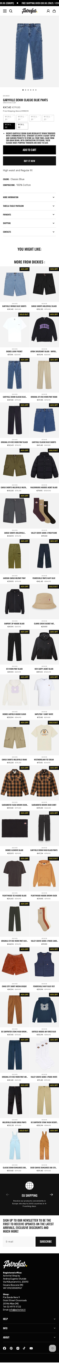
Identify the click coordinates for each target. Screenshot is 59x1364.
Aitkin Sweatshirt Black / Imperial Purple (43, 351)
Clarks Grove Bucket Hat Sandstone (44, 624)
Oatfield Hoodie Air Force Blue (44, 1032)
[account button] (48, 11)
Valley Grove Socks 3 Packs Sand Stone (44, 941)
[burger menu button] (5, 11)
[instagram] (18, 1348)
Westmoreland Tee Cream (44, 760)
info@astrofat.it (17, 1310)
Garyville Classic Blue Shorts (44, 442)
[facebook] (4, 1348)
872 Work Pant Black (14, 669)
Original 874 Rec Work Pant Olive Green (14, 941)
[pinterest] (11, 1348)
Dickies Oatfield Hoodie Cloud (14, 714)
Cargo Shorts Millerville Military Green (14, 487)
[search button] (11, 11)
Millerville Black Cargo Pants (14, 1122)
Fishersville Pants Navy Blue (44, 578)
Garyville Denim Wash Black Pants (43, 850)
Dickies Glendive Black (14, 850)
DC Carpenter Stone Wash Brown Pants (14, 1032)
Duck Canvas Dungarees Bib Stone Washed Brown (43, 1168)
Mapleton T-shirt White (44, 714)
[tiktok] (24, 1348)
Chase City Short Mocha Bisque (14, 986)
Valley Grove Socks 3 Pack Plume (44, 533)
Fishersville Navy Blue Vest (44, 986)
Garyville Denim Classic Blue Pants (14, 397)
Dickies (14, 303)
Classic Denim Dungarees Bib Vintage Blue (14, 1168)
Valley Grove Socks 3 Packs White (44, 1077)
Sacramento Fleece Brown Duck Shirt (14, 805)
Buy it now (29, 161)
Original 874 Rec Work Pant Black (14, 442)
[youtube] (31, 1348)
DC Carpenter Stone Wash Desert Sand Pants (44, 1122)
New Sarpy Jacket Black (44, 669)
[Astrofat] (30, 11)
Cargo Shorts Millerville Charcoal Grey (14, 533)
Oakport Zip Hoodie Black (14, 624)
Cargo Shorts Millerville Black (44, 306)
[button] (54, 11)
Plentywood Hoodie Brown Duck (44, 896)
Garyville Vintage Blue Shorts (14, 306)
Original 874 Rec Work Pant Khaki (44, 397)
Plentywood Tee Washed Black (14, 896)
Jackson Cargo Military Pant (14, 578)
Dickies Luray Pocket (14, 351)
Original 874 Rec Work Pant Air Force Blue (14, 1077)
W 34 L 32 (10, 126)
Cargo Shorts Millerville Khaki (14, 760)
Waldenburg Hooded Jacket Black (43, 487)
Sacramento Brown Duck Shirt (44, 805)
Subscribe (46, 1241)
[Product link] (14, 288)
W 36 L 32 (23, 126)
